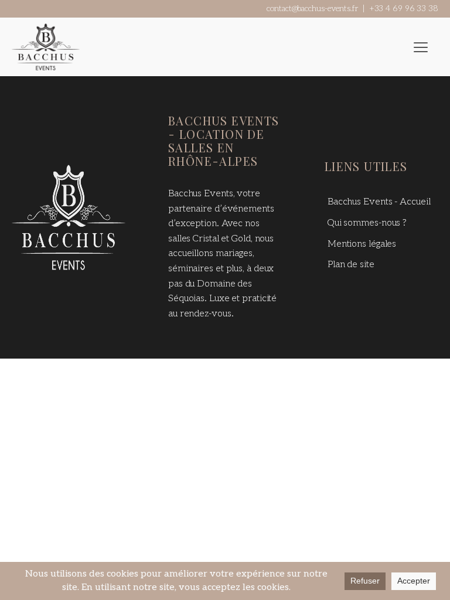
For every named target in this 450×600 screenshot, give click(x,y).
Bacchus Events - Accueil (379, 201)
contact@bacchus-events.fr (312, 8)
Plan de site (351, 264)
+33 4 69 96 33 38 (403, 8)
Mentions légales (362, 244)
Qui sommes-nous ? (367, 223)
